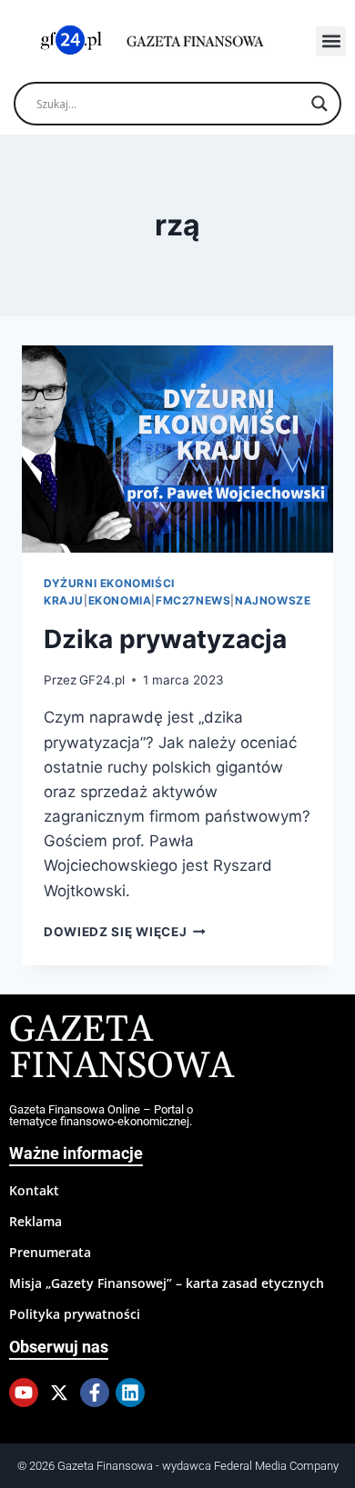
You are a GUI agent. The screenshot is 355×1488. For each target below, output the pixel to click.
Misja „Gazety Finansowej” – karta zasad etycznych (166, 1283)
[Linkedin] (130, 1392)
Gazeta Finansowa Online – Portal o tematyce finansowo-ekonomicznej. (101, 1115)
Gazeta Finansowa (121, 1048)
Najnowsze (272, 600)
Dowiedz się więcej (125, 931)
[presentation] (177, 449)
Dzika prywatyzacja (165, 639)
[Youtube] (23, 1392)
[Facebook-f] (94, 1392)
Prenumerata (50, 1252)
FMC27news (193, 600)
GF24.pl (102, 680)
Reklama (35, 1221)
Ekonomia (120, 600)
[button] (331, 41)
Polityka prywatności (74, 1314)
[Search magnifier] (319, 103)
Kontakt (34, 1190)
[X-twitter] (59, 1392)
